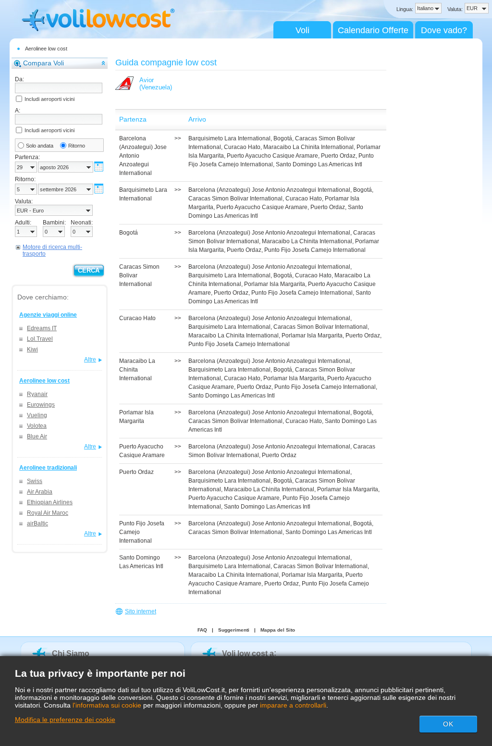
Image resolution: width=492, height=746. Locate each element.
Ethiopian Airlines (50, 502)
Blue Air (37, 436)
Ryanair (37, 394)
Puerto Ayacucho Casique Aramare (272, 155)
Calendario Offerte (373, 30)
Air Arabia (39, 491)
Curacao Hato (242, 147)
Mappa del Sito (277, 630)
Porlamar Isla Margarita (274, 284)
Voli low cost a (248, 653)
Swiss (34, 481)
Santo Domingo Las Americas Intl (319, 164)
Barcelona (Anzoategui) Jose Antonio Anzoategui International (269, 189)
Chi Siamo (70, 653)
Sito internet (140, 611)
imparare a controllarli (293, 705)
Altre (90, 359)
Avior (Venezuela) (155, 83)
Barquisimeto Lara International (229, 138)
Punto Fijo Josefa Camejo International (315, 250)
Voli (302, 30)
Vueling (37, 415)
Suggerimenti (233, 630)
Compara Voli (43, 63)
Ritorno (76, 146)
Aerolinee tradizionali (48, 467)
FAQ (202, 630)
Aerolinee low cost (46, 48)
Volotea (37, 426)
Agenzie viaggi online (48, 314)
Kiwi (32, 349)
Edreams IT (42, 328)
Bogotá (282, 138)
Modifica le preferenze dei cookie (65, 719)
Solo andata (39, 146)
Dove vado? (444, 30)
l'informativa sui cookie (107, 705)
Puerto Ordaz (338, 155)
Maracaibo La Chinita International (308, 147)
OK (448, 724)
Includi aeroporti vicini (49, 99)
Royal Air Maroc (47, 513)
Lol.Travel (40, 339)
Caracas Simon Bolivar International (235, 198)
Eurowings (41, 404)
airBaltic (37, 523)
